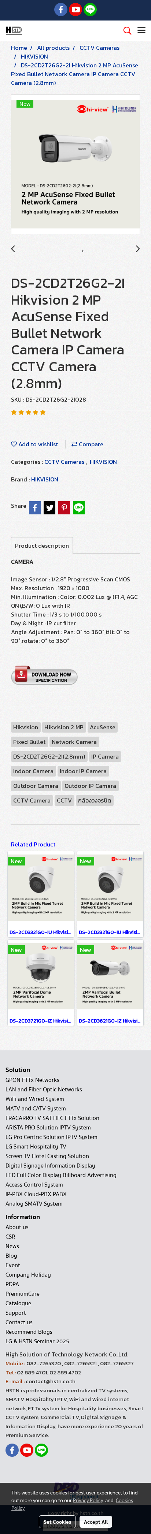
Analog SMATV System (34, 1204)
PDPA (12, 1284)
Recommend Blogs (28, 1332)
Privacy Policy (88, 1500)
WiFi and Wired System (34, 1099)
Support (15, 1313)
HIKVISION (103, 461)
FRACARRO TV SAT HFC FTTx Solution (52, 1118)
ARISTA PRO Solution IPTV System (48, 1127)
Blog (11, 1256)
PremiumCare (22, 1294)
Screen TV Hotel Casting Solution (47, 1156)
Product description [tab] (42, 545)
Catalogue (18, 1303)
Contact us (19, 1322)
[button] (125, 31)
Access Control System (34, 1184)
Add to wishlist (37, 444)
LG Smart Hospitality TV (35, 1146)
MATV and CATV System (35, 1108)
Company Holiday (28, 1275)
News (12, 1246)
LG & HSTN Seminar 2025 (37, 1341)
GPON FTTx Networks (32, 1080)
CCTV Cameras (65, 461)
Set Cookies (57, 1521)
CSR (10, 1236)
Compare (90, 444)
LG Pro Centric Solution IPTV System (51, 1137)
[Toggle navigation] (141, 31)
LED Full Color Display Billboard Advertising (61, 1175)
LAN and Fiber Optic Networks (43, 1089)
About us (17, 1227)
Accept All (96, 1521)
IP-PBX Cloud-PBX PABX (36, 1194)
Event (12, 1265)
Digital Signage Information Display (50, 1165)
